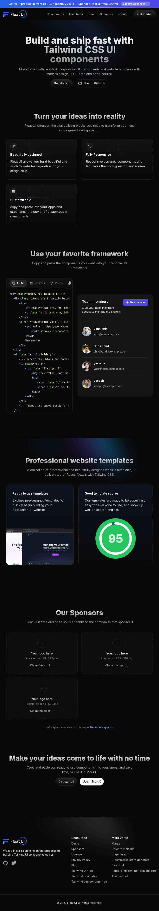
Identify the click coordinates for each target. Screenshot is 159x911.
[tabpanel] (39, 350)
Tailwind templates (84, 876)
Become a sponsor (102, 727)
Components (55, 14)
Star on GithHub (94, 83)
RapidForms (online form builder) (134, 870)
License (76, 854)
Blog (74, 865)
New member (138, 302)
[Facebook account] (5, 862)
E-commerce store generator (131, 859)
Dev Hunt (118, 865)
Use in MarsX (92, 781)
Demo (91, 14)
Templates (76, 14)
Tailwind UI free (82, 870)
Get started (145, 14)
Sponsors (106, 14)
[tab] (18, 283)
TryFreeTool (120, 876)
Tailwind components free (89, 881)
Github (122, 14)
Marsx (116, 843)
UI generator (120, 854)
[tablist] (39, 283)
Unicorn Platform (123, 849)
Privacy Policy (80, 859)
